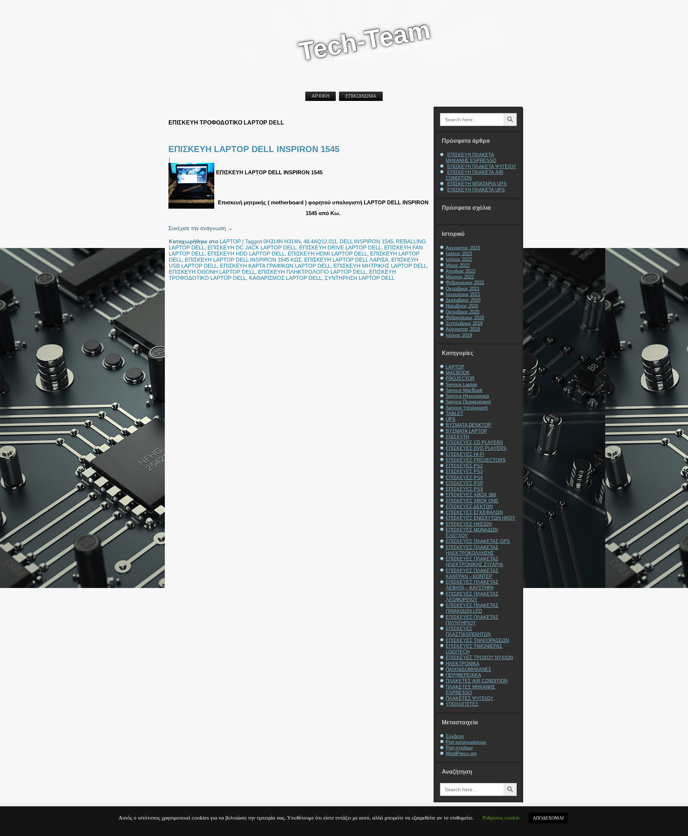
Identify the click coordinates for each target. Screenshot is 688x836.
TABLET (454, 413)
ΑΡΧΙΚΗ (320, 96)
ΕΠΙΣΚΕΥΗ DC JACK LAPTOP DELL (251, 247)
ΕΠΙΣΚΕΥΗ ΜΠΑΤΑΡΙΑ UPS (477, 183)
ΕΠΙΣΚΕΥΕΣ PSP (464, 483)
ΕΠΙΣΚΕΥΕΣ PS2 (464, 465)
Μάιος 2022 (458, 265)
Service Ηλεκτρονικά (467, 396)
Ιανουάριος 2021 (463, 294)
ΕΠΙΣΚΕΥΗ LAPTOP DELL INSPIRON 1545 (253, 149)
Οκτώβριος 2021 (462, 288)
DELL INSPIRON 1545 (366, 241)
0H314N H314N (282, 241)
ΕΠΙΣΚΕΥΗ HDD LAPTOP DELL (246, 254)
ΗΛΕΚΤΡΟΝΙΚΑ (462, 663)
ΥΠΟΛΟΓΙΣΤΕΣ (462, 704)
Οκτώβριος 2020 (462, 312)
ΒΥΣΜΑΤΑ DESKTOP (468, 425)
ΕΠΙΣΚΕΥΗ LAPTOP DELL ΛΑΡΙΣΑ (346, 260)
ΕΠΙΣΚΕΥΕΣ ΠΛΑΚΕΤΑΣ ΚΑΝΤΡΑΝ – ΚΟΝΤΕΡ (472, 573)
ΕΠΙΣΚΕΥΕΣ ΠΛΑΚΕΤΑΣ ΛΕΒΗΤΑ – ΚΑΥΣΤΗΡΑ (472, 584)
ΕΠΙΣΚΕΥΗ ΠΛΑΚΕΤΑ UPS (476, 190)
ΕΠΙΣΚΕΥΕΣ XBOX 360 (471, 494)
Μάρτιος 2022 (460, 277)
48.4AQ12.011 (320, 241)
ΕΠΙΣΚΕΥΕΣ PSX (464, 489)
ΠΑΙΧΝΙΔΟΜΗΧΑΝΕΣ (468, 669)
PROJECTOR (460, 378)
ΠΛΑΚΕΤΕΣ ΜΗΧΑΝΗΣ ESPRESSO (470, 689)
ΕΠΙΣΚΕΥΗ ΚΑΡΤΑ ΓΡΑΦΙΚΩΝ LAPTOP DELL (275, 266)
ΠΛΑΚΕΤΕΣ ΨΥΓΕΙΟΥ (469, 698)
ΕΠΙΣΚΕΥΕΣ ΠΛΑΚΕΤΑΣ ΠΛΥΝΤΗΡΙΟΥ (472, 620)
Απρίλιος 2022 (461, 271)
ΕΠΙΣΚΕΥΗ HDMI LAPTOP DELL (327, 254)
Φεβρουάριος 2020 (465, 317)
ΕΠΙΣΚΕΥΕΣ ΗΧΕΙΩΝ (469, 524)
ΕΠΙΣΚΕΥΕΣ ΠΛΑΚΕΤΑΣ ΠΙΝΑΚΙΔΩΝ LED (472, 608)
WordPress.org (461, 753)
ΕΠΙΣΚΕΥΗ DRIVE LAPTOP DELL (340, 247)
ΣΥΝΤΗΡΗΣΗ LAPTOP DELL (360, 278)
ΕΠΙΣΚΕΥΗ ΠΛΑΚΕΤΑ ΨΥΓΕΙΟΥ (481, 166)
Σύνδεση (455, 736)
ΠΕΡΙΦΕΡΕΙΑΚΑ (463, 675)
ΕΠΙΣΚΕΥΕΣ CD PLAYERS (474, 442)
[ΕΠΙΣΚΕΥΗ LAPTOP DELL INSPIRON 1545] (192, 208)
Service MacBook (464, 390)
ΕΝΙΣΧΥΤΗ (457, 436)
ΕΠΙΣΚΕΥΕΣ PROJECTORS (476, 460)
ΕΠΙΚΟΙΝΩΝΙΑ (360, 96)
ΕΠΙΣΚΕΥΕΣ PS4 (464, 477)
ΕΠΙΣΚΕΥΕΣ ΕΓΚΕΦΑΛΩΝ (474, 512)
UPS (450, 419)
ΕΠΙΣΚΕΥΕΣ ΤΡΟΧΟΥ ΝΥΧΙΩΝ (479, 657)
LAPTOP (230, 241)
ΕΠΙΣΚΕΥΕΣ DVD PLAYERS (476, 448)
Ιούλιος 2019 (459, 335)
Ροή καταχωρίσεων (466, 742)
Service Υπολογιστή (467, 407)
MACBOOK (458, 372)
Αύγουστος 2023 (463, 248)
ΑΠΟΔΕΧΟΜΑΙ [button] (548, 818)
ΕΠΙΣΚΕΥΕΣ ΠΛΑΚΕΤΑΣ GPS (478, 541)
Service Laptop (461, 384)
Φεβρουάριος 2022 (465, 282)
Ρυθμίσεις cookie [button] (501, 818)
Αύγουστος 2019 (463, 329)
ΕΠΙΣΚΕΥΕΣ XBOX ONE (472, 501)
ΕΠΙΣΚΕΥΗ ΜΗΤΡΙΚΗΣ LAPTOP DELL (380, 266)
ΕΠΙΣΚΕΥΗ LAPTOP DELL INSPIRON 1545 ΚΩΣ (243, 260)
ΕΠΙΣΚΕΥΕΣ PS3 (464, 471)
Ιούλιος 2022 (459, 259)
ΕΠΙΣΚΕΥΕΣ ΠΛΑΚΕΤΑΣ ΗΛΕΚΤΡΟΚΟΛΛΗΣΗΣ (472, 550)
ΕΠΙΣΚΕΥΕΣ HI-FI (465, 454)
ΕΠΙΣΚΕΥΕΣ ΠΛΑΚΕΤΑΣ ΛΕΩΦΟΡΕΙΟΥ (472, 596)
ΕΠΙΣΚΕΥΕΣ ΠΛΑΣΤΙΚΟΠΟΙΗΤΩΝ (468, 631)
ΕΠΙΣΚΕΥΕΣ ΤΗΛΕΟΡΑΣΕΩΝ (477, 640)
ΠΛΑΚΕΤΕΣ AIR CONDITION (476, 681)
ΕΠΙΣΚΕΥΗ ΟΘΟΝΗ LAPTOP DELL (212, 272)
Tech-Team (364, 40)
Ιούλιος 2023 (459, 253)
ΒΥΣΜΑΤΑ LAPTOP (466, 431)
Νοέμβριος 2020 (462, 305)
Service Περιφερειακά (468, 401)
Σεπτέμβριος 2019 (464, 323)
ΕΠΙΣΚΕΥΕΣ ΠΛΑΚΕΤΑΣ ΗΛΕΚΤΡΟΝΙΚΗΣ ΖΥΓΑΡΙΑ (474, 561)
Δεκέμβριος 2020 (463, 300)
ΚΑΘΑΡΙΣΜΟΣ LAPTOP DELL (285, 278)
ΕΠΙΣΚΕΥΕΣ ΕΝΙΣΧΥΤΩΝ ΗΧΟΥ (480, 518)
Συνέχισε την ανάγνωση (200, 228)
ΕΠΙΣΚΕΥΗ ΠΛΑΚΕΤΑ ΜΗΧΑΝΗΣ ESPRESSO (471, 157)
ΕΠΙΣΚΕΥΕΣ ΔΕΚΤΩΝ (469, 506)
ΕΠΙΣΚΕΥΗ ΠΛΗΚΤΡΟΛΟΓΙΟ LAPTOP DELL (312, 272)
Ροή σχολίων (459, 747)
